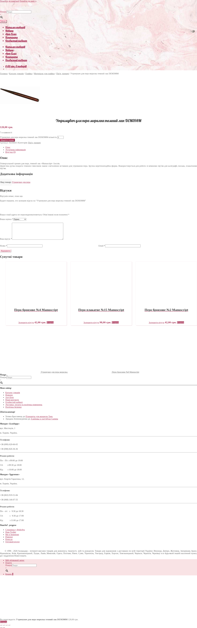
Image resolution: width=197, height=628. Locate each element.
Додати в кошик (7, 140)
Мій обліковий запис (14, 560)
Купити (3, 622)
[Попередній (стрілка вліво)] (1, 627)
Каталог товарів (15, 27)
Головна (4, 73)
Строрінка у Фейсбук (15, 530)
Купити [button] (50, 322)
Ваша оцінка (6, 219)
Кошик (9, 574)
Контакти (11, 37)
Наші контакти (12, 400)
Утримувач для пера (21, 182)
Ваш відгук (6, 239)
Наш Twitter (10, 532)
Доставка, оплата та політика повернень (23, 405)
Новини (9, 30)
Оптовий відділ (12, 542)
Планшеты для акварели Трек (39, 416)
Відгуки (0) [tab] (10, 152)
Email (101, 246)
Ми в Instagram (12, 534)
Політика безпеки (13, 407)
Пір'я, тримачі (62, 73)
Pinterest (9, 537)
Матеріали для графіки (44, 73)
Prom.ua (8, 539)
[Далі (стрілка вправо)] (4, 627)
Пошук (3, 12)
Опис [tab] (7, 147)
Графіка (28, 73)
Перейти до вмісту (28, 1)
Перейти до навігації (9, 1)
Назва (3, 246)
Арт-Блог (10, 34)
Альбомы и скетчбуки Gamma (44, 419)
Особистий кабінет (16, 40)
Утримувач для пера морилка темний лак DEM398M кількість (28, 137)
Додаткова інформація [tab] (15, 150)
